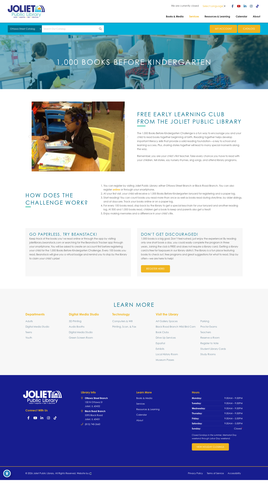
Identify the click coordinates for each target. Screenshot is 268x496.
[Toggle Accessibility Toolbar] (7, 473)
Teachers (205, 332)
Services (140, 403)
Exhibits (160, 348)
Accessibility (234, 473)
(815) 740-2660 (92, 424)
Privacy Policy (195, 473)
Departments (35, 314)
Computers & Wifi (122, 321)
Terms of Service (215, 473)
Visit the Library (167, 314)
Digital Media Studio (37, 326)
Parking (204, 321)
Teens (28, 332)
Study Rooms (208, 354)
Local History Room (167, 354)
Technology (121, 314)
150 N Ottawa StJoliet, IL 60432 (96, 402)
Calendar (141, 414)
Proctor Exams (208, 326)
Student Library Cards (213, 348)
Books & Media (144, 398)
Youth (28, 337)
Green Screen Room (81, 337)
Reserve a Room (210, 337)
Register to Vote (209, 343)
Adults (29, 321)
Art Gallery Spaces (167, 321)
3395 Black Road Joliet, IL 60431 (95, 415)
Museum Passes (165, 359)
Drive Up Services (166, 337)
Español (160, 343)
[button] (29, 136)
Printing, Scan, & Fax (124, 326)
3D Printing (75, 321)
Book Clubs (162, 332)
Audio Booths (76, 326)
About (139, 420)
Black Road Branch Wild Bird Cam (176, 326)
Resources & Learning (148, 409)
